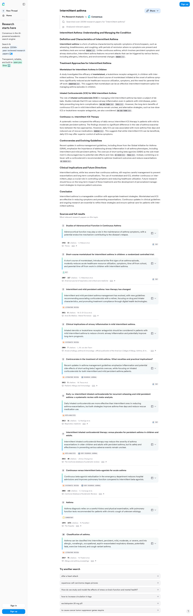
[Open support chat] (188, 611)
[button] (184, 4)
